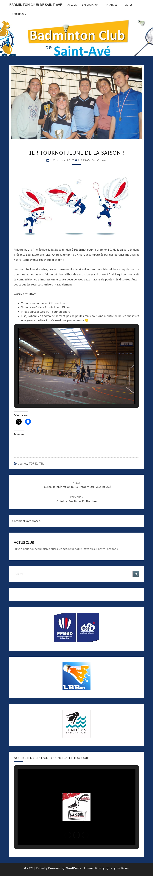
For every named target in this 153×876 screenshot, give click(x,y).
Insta (85, 549)
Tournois (18, 14)
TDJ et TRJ (36, 463)
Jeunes (22, 463)
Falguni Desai (119, 868)
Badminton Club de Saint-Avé (35, 4)
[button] (68, 394)
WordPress (73, 868)
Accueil (72, 4)
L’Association (90, 4)
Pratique (112, 4)
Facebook (112, 549)
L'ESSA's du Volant (92, 160)
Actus (129, 4)
